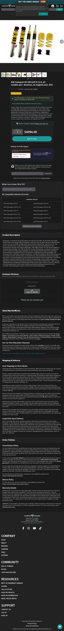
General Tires (21, 337)
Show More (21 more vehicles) (32, 226)
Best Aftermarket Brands (12, 583)
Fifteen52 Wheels (46, 337)
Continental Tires (13, 335)
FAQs (3, 552)
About (4, 543)
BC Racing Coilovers (33, 337)
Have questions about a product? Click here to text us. (27, 103)
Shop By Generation (9, 595)
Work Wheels (24, 335)
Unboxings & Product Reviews (27, 353)
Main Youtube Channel (9, 353)
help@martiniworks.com (32, 523)
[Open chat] (59, 626)
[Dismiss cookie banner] (47, 4)
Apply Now (22, 156)
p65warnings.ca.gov (8, 507)
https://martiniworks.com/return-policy (15, 484)
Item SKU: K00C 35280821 (31, 89)
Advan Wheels (12, 337)
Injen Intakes (33, 335)
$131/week (15, 156)
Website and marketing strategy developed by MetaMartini (32, 629)
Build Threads (7, 566)
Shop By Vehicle (8, 592)
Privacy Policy (45, 178)
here (38, 339)
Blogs (3, 569)
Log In (4, 612)
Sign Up (4, 615)
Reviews (4, 546)
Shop (3, 540)
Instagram (41, 353)
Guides (4, 586)
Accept (43, 13)
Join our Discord (8, 572)
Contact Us (6, 609)
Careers (4, 549)
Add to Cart (32, 139)
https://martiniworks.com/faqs (12, 475)
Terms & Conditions (32, 626)
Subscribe (48, 173)
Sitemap (4, 555)
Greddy (53, 335)
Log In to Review (32, 292)
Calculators (6, 589)
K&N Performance (44, 335)
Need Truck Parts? (9, 598)
